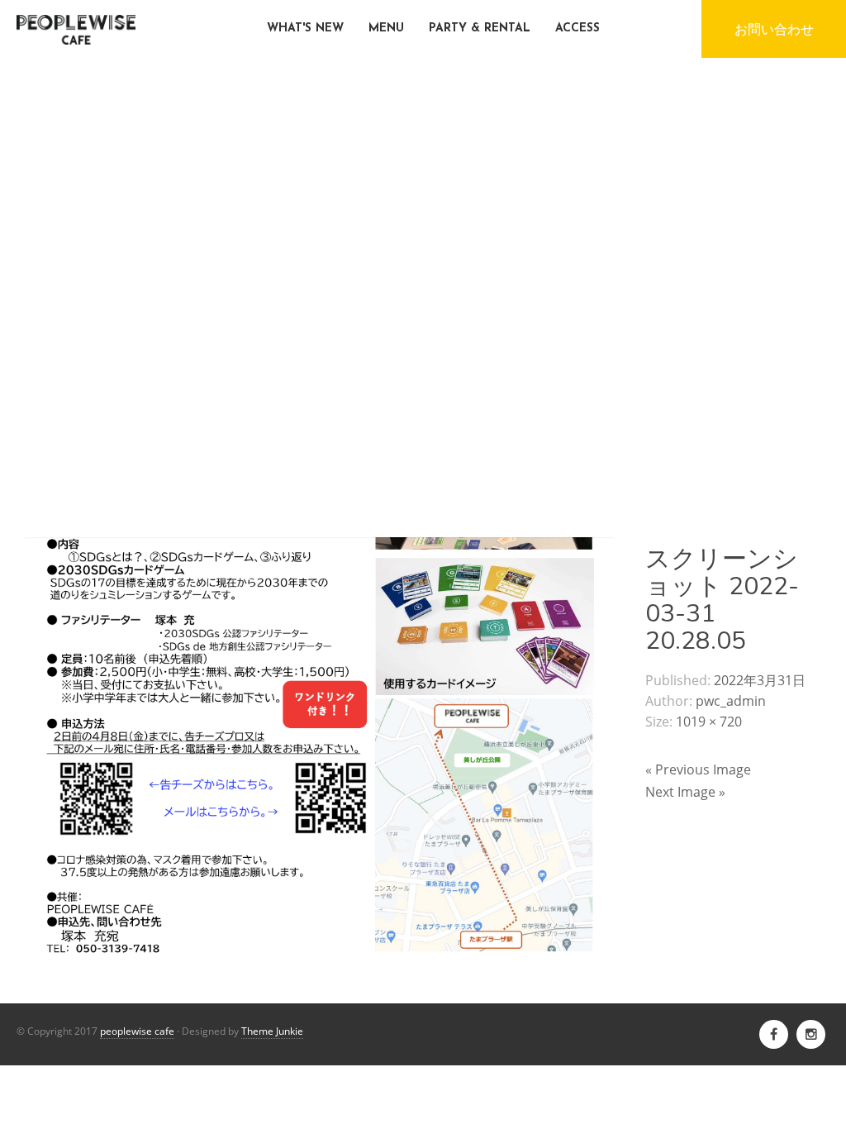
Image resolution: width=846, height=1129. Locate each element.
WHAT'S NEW (305, 28)
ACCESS (577, 28)
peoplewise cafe (137, 1031)
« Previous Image (698, 769)
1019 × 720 (709, 721)
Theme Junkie (272, 1031)
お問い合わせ (774, 29)
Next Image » (685, 792)
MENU (386, 28)
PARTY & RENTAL (479, 28)
